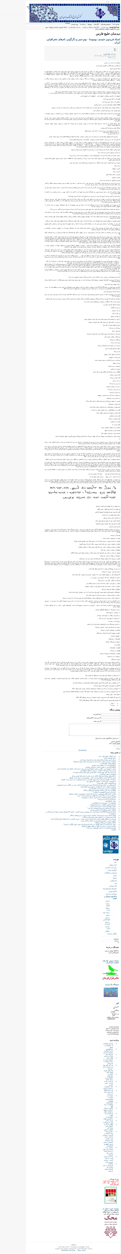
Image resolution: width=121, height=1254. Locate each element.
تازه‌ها (115, 878)
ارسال (118, 748)
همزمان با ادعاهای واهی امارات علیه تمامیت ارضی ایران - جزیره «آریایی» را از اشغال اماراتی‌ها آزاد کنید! (83, 819)
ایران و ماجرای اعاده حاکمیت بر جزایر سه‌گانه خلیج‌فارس (98, 770)
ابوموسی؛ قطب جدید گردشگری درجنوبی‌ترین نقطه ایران (98, 787)
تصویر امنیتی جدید (114, 743)
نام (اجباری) (97, 714)
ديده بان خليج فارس (109, 54)
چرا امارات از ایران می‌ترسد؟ (107, 799)
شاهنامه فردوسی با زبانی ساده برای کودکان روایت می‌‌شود (108, 1167)
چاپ (115, 49)
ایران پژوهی (113, 865)
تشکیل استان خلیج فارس (108, 763)
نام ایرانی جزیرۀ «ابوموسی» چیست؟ (104, 792)
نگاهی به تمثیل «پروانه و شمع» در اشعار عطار (108, 1109)
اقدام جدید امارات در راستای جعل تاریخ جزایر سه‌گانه (99, 817)
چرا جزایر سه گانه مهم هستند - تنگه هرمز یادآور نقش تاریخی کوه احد (94, 772)
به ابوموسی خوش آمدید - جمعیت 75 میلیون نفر (101, 781)
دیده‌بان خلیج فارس (75, 27)
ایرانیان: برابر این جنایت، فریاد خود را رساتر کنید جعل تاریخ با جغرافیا (95, 761)
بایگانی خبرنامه (112, 933)
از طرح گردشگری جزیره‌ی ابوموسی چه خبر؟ (102, 808)
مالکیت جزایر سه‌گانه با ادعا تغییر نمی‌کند (103, 810)
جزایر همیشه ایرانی (110, 758)
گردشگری (113, 880)
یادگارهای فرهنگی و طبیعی (90, 27)
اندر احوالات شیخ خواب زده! (107, 756)
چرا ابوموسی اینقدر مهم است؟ (106, 783)
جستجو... (116, 939)
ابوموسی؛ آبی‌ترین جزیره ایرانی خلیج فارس (102, 788)
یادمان (107, 901)
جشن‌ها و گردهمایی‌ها (110, 888)
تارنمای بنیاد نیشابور (109, 62)
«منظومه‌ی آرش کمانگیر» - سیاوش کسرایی (108, 1050)
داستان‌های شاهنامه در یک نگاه (108, 1104)
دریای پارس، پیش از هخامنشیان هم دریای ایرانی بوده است (98, 760)
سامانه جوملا (82, 1250)
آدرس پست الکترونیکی (93, 718)
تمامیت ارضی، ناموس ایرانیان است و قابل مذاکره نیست (98, 821)
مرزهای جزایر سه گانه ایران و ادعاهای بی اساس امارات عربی (96, 795)
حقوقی (107, 931)
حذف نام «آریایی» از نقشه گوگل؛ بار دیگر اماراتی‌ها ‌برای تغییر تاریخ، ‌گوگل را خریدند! (90, 824)
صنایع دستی (108, 909)
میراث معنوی (107, 904)
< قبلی (112, 703)
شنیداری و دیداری (111, 894)
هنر (116, 883)
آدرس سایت (97, 721)
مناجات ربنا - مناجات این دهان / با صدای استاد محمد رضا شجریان (108, 1151)
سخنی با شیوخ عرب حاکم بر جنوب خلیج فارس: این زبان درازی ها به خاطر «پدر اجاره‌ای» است (86, 769)
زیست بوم (106, 912)
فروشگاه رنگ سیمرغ (112, 984)
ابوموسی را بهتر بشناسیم (108, 774)
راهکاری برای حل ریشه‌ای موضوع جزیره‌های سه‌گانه (99, 790)
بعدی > (112, 705)
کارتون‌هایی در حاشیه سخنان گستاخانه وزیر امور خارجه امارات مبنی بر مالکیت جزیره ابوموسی (86, 785)
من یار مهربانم (114, 1179)
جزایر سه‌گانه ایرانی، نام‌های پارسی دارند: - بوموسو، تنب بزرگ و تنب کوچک (92, 778)
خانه (115, 862)
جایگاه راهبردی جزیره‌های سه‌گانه (105, 822)
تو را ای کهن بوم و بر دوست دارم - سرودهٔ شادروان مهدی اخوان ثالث (108, 1068)
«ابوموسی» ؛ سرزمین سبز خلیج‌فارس (104, 803)
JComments (82, 750)
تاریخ (115, 875)
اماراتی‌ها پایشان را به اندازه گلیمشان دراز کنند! (101, 828)
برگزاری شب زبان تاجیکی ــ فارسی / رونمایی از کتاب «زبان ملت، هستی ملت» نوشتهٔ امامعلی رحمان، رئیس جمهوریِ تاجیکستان (108, 1139)
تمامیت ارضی (107, 927)
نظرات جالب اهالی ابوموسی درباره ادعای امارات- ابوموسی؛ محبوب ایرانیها (92, 794)
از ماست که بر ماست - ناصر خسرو (108, 1083)
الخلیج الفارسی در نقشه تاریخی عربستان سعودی (101, 767)
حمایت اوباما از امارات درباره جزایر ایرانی (103, 806)
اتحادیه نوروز (113, 891)
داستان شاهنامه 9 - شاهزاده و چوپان (108, 1045)
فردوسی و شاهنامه (111, 873)
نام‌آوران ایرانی (112, 870)
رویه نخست (105, 27)
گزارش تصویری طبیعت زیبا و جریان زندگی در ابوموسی (98, 797)
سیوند (107, 915)
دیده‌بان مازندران (107, 923)
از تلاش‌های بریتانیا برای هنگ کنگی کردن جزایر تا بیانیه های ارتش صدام (94, 776)
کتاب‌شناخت (113, 886)
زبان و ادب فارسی (111, 867)
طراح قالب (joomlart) (68, 1250)
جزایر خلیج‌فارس (110, 801)
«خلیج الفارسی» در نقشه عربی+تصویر (104, 765)
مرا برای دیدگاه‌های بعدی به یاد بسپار (106, 738)
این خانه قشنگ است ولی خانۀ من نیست (108, 1092)
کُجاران (113, 830)
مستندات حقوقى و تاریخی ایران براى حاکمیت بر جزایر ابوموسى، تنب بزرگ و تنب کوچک (88, 779)
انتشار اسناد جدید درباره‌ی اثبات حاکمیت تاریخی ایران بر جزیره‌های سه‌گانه (93, 815)
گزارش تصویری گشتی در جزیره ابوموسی (103, 804)
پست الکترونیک (115, 50)
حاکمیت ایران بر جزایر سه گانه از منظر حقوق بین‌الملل (99, 826)
